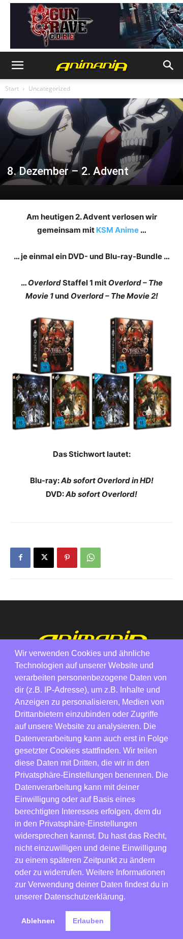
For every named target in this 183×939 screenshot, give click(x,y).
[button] (17, 65)
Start (12, 88)
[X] (44, 558)
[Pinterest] (67, 558)
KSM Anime (117, 230)
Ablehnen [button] (38, 921)
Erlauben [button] (88, 921)
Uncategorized (49, 88)
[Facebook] (20, 558)
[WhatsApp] (90, 558)
